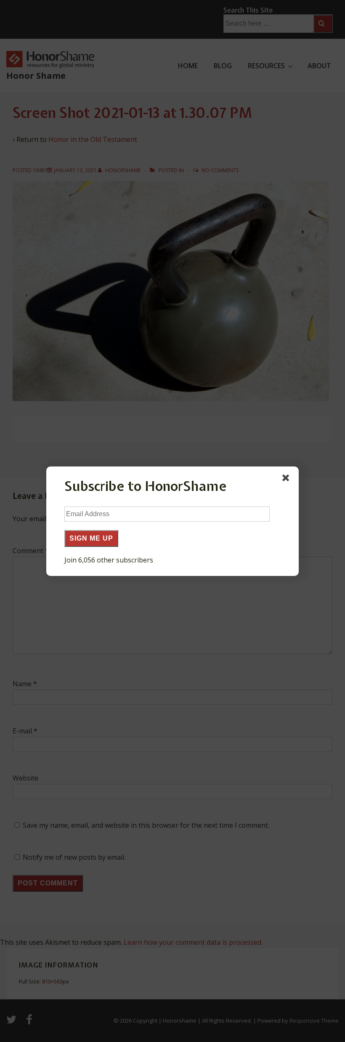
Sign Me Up (91, 538)
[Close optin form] (287, 479)
